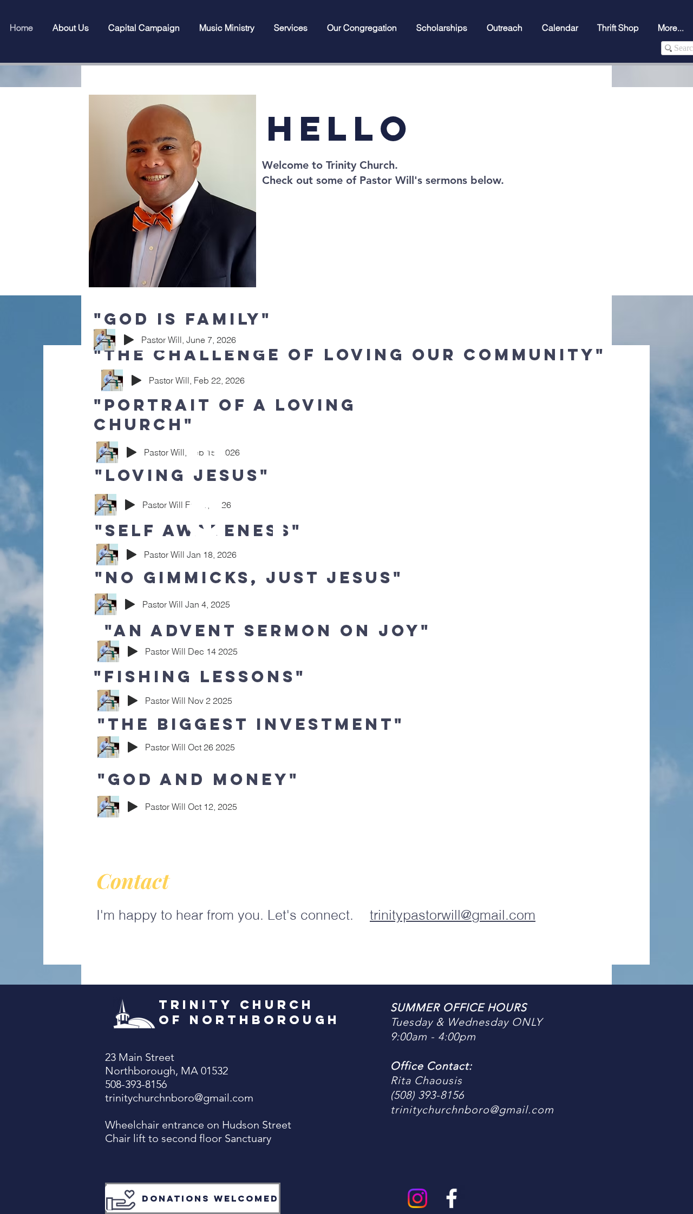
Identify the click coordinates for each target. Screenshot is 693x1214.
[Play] (136, 380)
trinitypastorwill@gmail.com (452, 915)
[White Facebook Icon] (452, 1198)
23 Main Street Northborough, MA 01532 (166, 1064)
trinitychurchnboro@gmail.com (179, 1097)
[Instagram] (417, 1198)
